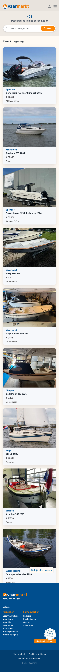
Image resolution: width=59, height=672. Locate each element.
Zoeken (47, 28)
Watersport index (10, 631)
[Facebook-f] (13, 607)
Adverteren (28, 625)
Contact (26, 622)
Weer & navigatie (10, 634)
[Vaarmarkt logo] (16, 6)
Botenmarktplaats (11, 616)
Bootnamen (8, 628)
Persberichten (28, 619)
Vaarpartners (8, 625)
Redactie (27, 616)
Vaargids (7, 622)
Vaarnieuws (8, 619)
